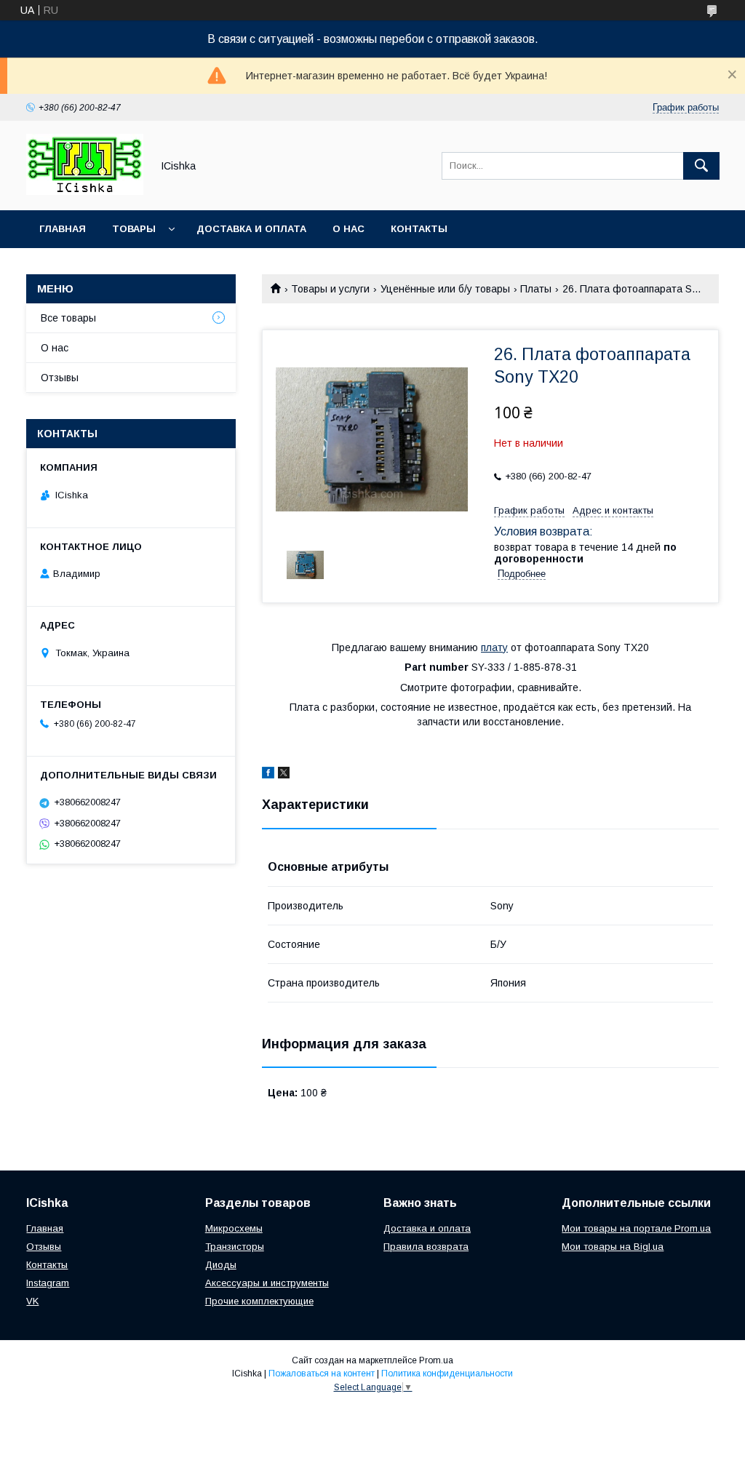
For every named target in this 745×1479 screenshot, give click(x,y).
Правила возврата (426, 1246)
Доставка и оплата (251, 228)
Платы (535, 289)
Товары (134, 228)
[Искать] (701, 166)
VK (32, 1301)
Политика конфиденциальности (447, 1373)
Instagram (47, 1282)
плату (494, 647)
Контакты (419, 228)
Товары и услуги (330, 289)
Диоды (220, 1264)
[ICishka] (84, 191)
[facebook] (268, 775)
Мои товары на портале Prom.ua (636, 1228)
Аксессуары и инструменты (267, 1282)
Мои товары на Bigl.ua (613, 1246)
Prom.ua (436, 1360)
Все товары (68, 318)
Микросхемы (234, 1228)
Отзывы (60, 377)
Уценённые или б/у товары (445, 289)
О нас (348, 228)
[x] (284, 775)
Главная (62, 228)
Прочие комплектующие (259, 1301)
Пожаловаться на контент (321, 1373)
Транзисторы (234, 1246)
